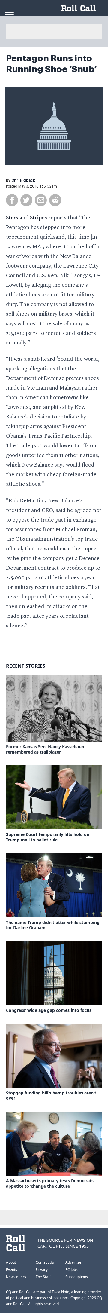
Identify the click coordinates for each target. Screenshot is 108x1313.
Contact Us (45, 1262)
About (11, 1262)
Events (11, 1269)
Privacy (42, 1269)
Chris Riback (23, 180)
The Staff (43, 1276)
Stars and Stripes (26, 218)
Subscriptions (76, 1276)
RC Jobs (71, 1269)
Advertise (73, 1262)
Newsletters (16, 1276)
